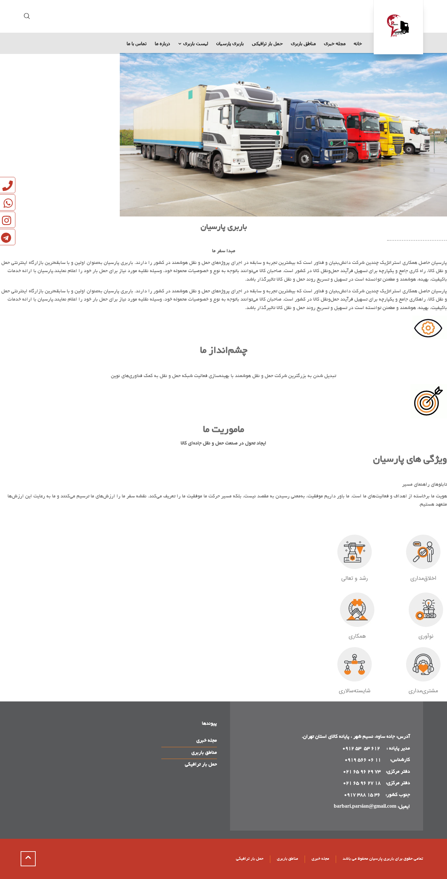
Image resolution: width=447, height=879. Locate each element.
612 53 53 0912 (361, 748)
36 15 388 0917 (362, 795)
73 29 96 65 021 (362, 771)
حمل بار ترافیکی (201, 764)
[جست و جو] (28, 16)
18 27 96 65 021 (362, 783)
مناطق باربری (204, 752)
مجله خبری (206, 740)
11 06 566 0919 (363, 760)
